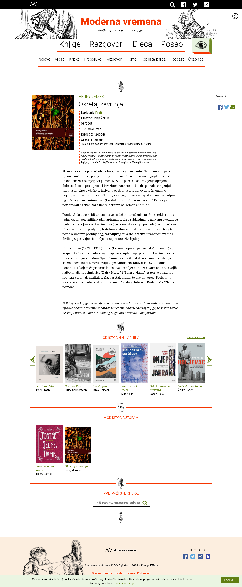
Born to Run (76, 388)
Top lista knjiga (153, 59)
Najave (44, 59)
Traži (145, 503)
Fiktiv (154, 565)
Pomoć (107, 573)
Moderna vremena (121, 21)
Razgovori (106, 43)
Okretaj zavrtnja (76, 468)
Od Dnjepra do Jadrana (160, 390)
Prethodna (32, 361)
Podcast (177, 59)
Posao (172, 43)
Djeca (142, 43)
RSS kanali (143, 573)
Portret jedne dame (45, 470)
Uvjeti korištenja (125, 573)
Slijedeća (209, 361)
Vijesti (60, 59)
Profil (98, 112)
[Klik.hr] (208, 557)
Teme (132, 59)
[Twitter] (195, 5)
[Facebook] (183, 5)
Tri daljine (101, 388)
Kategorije (201, 45)
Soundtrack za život (131, 390)
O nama (96, 573)
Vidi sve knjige (196, 337)
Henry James (91, 97)
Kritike (74, 59)
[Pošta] (232, 107)
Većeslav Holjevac (190, 388)
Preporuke (92, 59)
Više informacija (125, 583)
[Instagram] (206, 5)
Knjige (70, 43)
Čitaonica (196, 59)
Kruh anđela (45, 388)
